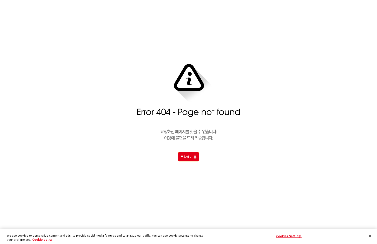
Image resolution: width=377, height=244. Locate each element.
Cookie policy (42, 239)
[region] (188, 236)
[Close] (370, 236)
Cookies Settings (289, 236)
